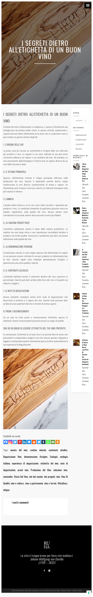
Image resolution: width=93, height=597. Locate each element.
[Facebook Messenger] (29, 442)
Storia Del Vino (21, 476)
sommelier (8, 476)
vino (58, 476)
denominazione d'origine (35, 456)
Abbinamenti (81, 135)
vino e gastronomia (34, 483)
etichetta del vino (49, 463)
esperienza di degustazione (25, 463)
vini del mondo (36, 476)
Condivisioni (81, 139)
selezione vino (60, 470)
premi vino (23, 470)
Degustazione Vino (12, 456)
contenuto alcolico (58, 450)
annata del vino (18, 450)
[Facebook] (6, 442)
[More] (57, 442)
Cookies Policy (77, 591)
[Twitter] (15, 442)
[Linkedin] (24, 442)
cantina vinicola (38, 450)
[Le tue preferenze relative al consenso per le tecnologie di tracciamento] (88, 592)
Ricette (79, 149)
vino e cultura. (17, 483)
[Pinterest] (20, 442)
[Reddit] (34, 442)
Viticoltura (62, 483)
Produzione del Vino (41, 470)
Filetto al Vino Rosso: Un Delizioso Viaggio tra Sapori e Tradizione (85, 303)
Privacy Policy (66, 591)
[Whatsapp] (48, 442)
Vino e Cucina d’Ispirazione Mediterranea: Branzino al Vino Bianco (87, 215)
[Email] (53, 442)
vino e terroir (50, 483)
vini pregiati (49, 476)
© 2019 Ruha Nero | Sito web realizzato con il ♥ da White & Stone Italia (36, 591)
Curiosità (79, 144)
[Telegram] (39, 442)
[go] (85, 120)
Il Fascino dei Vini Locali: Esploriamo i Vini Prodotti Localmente (86, 258)
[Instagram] (10, 442)
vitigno (6, 490)
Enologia (54, 456)
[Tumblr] (43, 442)
